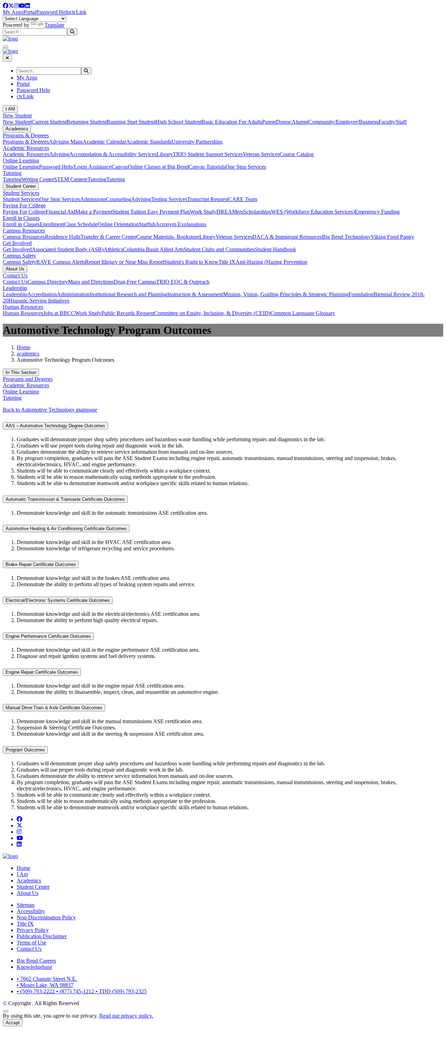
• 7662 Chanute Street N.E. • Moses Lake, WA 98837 (47, 982)
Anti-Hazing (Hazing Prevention (271, 262)
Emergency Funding (377, 212)
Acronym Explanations (180, 224)
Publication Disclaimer (42, 936)
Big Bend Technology (346, 237)
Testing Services (169, 199)
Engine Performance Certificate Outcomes (48, 636)
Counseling (118, 199)
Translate (54, 25)
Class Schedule (81, 224)
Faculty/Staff (392, 122)
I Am (22, 874)
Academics (17, 128)
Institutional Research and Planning (128, 294)
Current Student (49, 122)
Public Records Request (127, 313)
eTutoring (95, 179)
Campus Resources (24, 231)
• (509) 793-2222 (36, 991)
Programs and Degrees (28, 379)
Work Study (203, 212)
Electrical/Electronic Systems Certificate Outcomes (58, 600)
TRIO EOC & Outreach (182, 282)
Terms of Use (31, 943)
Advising (59, 154)
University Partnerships (197, 142)
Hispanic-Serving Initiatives (38, 301)
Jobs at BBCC (59, 313)
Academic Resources (26, 148)
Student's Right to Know (191, 262)
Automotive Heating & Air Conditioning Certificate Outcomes (66, 528)
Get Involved (17, 243)
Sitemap (25, 905)
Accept (13, 1022)
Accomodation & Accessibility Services (112, 154)
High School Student (178, 122)
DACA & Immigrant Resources (287, 237)
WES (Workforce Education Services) (313, 212)
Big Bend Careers (36, 961)
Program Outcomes (25, 749)
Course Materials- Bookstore (167, 237)
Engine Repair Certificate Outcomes (42, 672)
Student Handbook (275, 249)
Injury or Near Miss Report (134, 262)
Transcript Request (207, 199)
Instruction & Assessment (195, 294)
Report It (95, 262)
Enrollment (52, 224)
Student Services (21, 193)
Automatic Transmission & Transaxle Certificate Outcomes (65, 499)
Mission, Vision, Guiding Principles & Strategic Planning (285, 294)
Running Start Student (131, 122)
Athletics (113, 249)
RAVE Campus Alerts (60, 262)
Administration (73, 294)
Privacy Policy (33, 930)
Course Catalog (296, 154)
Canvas (120, 167)
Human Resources (23, 307)
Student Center (21, 186)
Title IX (227, 262)
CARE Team (242, 199)
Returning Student (87, 122)
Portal (29, 12)
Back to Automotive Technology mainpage (50, 410)
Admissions (93, 199)
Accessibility (31, 911)
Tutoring (12, 173)
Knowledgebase (34, 967)
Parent (269, 122)
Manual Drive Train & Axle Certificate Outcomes (54, 707)
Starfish (147, 224)
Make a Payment (93, 212)
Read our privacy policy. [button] (126, 1016)
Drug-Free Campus (135, 282)
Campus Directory (48, 282)
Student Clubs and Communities (219, 249)
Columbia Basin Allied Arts (153, 249)
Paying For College (24, 205)
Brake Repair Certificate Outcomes (41, 564)
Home (23, 347)
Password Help (53, 12)
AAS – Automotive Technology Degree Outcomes (55, 425)
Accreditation (42, 294)
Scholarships (257, 212)
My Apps (13, 12)
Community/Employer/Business (343, 122)
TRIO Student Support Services (208, 154)
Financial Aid (60, 212)
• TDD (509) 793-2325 (121, 991)
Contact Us (15, 275)
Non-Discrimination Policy (46, 917)
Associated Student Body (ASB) (67, 249)
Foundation (361, 294)
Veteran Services (261, 154)
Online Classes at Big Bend (158, 167)
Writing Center (38, 179)
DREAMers (229, 212)
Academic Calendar (104, 142)
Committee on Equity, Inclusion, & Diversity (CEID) (212, 313)
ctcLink (78, 12)
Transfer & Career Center (108, 237)
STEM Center (69, 179)
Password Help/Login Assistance (75, 167)
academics (28, 354)
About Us (15, 268)
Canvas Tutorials (207, 167)
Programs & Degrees (26, 135)
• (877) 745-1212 (75, 991)
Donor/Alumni (292, 122)
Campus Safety (19, 256)
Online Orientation (118, 224)
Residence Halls (62, 237)
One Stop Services (245, 167)
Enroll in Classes (21, 218)
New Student (17, 115)
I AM (10, 109)
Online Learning (21, 160)
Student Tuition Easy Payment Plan (151, 212)
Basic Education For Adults (231, 122)
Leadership (15, 288)
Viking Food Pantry (392, 237)
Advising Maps (66, 142)
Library (164, 154)
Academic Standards (148, 142)
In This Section (21, 372)
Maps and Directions (91, 282)
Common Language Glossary (302, 313)
